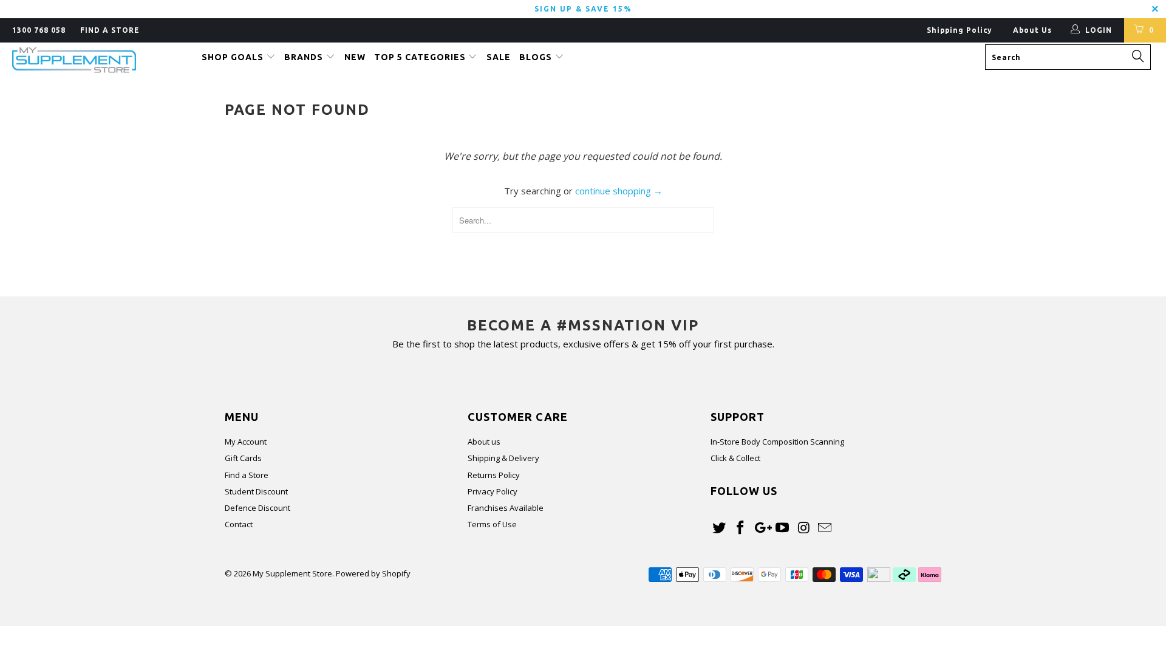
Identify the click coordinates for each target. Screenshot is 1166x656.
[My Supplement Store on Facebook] (741, 528)
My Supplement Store (292, 573)
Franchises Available (506, 507)
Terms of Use (492, 524)
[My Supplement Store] (99, 60)
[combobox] (1068, 57)
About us (484, 441)
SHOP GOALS (234, 57)
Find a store (110, 30)
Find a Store (246, 475)
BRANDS (305, 57)
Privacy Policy (492, 491)
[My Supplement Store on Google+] (761, 528)
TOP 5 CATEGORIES (421, 57)
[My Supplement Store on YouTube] (783, 528)
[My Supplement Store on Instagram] (804, 528)
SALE (498, 57)
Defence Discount (257, 507)
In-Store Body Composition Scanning (777, 441)
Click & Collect (735, 458)
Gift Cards (243, 458)
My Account (246, 441)
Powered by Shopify (373, 573)
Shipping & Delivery (503, 458)
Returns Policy (494, 475)
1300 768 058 (39, 30)
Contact (239, 524)
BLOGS (536, 57)
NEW (355, 57)
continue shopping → (619, 191)
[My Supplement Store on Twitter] (720, 528)
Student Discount (256, 491)
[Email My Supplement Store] (825, 528)
